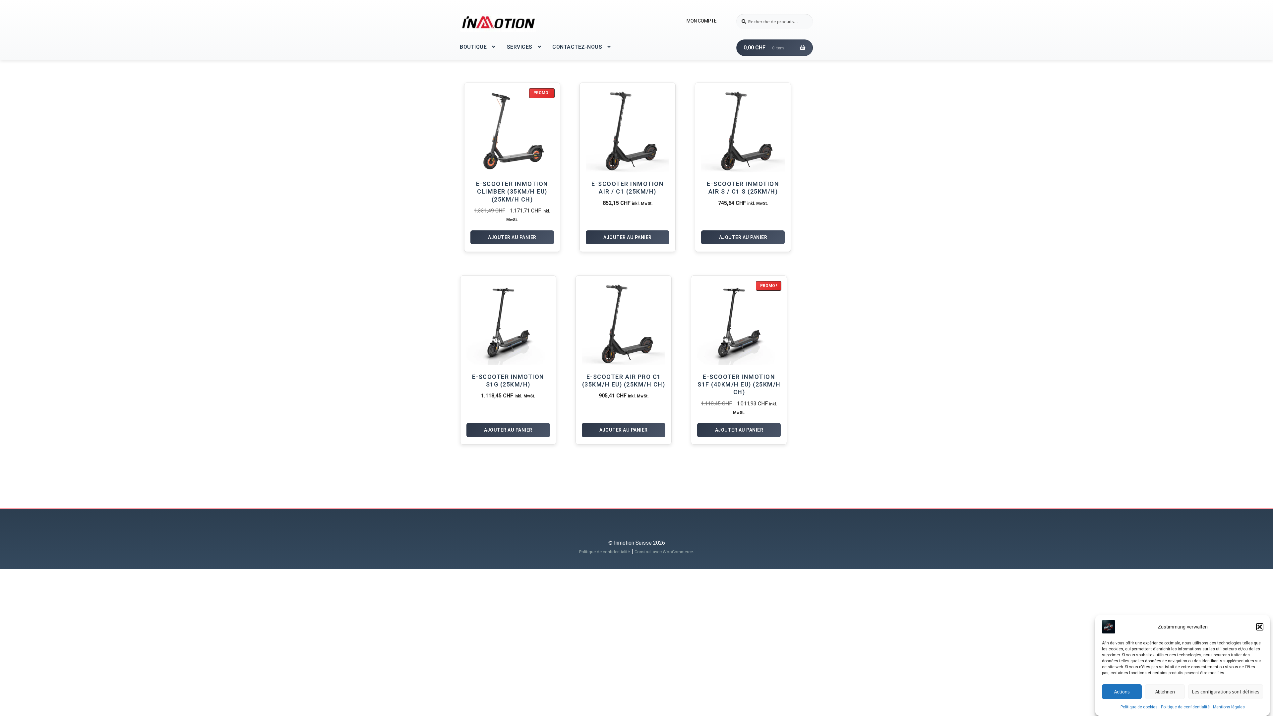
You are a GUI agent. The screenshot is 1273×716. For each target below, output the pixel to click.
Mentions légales (1229, 707)
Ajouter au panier (512, 237)
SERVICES (519, 47)
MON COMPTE (702, 21)
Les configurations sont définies (1225, 691)
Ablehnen (1165, 691)
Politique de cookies (1139, 707)
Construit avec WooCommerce (664, 551)
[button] (1259, 627)
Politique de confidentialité (1185, 707)
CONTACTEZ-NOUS (577, 47)
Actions (1122, 691)
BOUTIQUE (473, 47)
